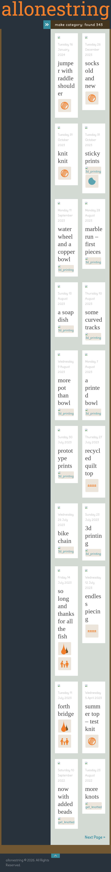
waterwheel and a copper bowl (66, 244)
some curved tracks (93, 320)
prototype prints (65, 458)
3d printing (93, 536)
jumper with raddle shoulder (66, 78)
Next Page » (95, 837)
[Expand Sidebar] (47, 24)
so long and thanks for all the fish (66, 614)
